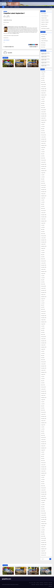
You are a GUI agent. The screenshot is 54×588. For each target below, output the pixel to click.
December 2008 (43, 517)
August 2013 (43, 399)
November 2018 (43, 267)
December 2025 (43, 88)
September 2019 (43, 246)
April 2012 (42, 433)
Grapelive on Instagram (44, 22)
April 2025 (42, 105)
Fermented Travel (44, 34)
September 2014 (43, 372)
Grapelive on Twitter (44, 24)
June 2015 (42, 353)
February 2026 (43, 84)
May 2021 (42, 204)
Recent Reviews (46, 582)
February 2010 (43, 487)
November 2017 (43, 292)
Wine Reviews (5, 11)
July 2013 (42, 401)
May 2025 (42, 103)
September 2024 (43, 120)
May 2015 (42, 355)
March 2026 (43, 82)
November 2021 (43, 191)
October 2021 (43, 193)
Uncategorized (43, 38)
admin (10, 52)
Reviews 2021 (37, 584)
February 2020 (43, 235)
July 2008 (42, 527)
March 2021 (43, 208)
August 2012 (43, 424)
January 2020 (43, 237)
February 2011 (43, 462)
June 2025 (43, 101)
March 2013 (43, 410)
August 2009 (43, 500)
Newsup (13, 584)
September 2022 (43, 170)
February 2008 (43, 538)
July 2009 (42, 502)
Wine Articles (5, 62)
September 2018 (43, 271)
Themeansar (16, 584)
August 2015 (43, 349)
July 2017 (42, 300)
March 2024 (43, 132)
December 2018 (43, 265)
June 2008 (43, 529)
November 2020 (43, 216)
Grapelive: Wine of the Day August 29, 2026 (7, 64)
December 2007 (43, 542)
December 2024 (43, 113)
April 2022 (42, 181)
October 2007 (43, 546)
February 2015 (43, 361)
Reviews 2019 (50, 582)
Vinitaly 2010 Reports (44, 40)
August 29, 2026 (6, 573)
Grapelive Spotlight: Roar (9, 46)
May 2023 (42, 153)
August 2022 (43, 172)
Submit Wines (50, 586)
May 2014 (42, 380)
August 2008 (43, 525)
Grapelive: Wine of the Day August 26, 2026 (45, 571)
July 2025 (42, 99)
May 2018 (42, 279)
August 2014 (43, 374)
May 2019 (42, 254)
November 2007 (43, 544)
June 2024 (43, 126)
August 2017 (43, 298)
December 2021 (43, 189)
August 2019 (43, 248)
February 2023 (43, 160)
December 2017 (43, 290)
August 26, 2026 (44, 573)
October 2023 (43, 143)
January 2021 (43, 212)
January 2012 (43, 439)
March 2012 (43, 435)
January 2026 (43, 86)
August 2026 (43, 71)
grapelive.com (6, 4)
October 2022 (43, 168)
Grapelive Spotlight (33, 46)
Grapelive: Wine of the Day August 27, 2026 (32, 64)
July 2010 (42, 477)
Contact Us (37, 582)
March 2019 (43, 258)
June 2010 (42, 479)
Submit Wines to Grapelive (45, 28)
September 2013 (43, 397)
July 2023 (42, 149)
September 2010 (43, 473)
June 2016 (42, 328)
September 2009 (43, 498)
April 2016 (42, 332)
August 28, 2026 (19, 573)
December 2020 (43, 214)
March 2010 (43, 485)
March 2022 (43, 183)
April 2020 (42, 231)
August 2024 (43, 122)
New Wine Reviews (44, 26)
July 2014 (42, 376)
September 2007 (43, 548)
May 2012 (42, 431)
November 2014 (43, 368)
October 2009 (43, 496)
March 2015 (43, 359)
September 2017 (43, 296)
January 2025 (43, 111)
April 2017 (42, 307)
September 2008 (43, 523)
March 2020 (43, 233)
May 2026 (42, 78)
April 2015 (42, 357)
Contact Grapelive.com (44, 15)
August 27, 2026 (31, 573)
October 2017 (43, 294)
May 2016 (42, 330)
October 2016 (43, 319)
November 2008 (43, 519)
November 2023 (43, 141)
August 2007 (43, 550)
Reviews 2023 (46, 584)
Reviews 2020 (33, 584)
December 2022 (43, 164)
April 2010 (42, 483)
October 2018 (43, 269)
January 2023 (43, 162)
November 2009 (43, 494)
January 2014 (43, 389)
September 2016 (43, 321)
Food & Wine (43, 36)
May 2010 (42, 481)
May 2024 (42, 128)
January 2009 (43, 515)
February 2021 (43, 210)
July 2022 (42, 174)
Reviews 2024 (50, 584)
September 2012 (43, 422)
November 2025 (43, 90)
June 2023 (43, 151)
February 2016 (43, 336)
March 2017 (43, 309)
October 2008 (43, 521)
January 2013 (43, 414)
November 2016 (43, 317)
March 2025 (43, 107)
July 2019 (42, 250)
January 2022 (43, 187)
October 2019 (43, 244)
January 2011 (43, 464)
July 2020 (42, 225)
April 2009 (42, 508)
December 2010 (43, 466)
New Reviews (41, 582)
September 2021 (43, 195)
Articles (34, 582)
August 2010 (43, 475)
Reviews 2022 (41, 584)
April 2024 (42, 130)
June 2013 (42, 403)
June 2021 (42, 202)
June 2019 (42, 252)
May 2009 (42, 506)
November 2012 (43, 418)
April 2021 (42, 206)
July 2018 (42, 275)
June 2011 (42, 454)
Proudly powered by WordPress (6, 584)
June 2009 (43, 504)
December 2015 (43, 340)
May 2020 (42, 229)
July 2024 (42, 124)
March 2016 (43, 334)
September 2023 (43, 145)
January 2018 (43, 288)
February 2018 (43, 286)
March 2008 (43, 536)
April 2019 (42, 256)
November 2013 (43, 393)
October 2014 (43, 370)
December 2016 (43, 315)
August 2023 (43, 147)
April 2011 (42, 458)
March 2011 (43, 460)
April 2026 (42, 80)
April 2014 (42, 382)
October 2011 (43, 445)
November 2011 (43, 443)
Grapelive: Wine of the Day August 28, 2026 (20, 64)
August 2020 (43, 223)
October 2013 (43, 395)
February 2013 (43, 412)
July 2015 (42, 351)
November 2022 (43, 166)
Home (30, 582)
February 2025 (43, 109)
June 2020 (43, 227)
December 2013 (43, 391)
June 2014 (43, 378)
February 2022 (43, 185)
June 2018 (42, 277)
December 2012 (43, 416)
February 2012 (43, 437)
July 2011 (42, 452)
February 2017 (43, 311)
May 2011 (42, 456)
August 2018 (43, 273)
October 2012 (43, 420)
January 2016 (43, 338)
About (32, 582)
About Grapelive (43, 13)
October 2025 (43, 92)
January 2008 (43, 540)
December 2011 (43, 441)
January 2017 (43, 313)
